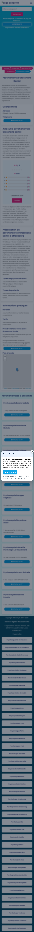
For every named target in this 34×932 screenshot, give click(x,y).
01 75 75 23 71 (11, 472)
